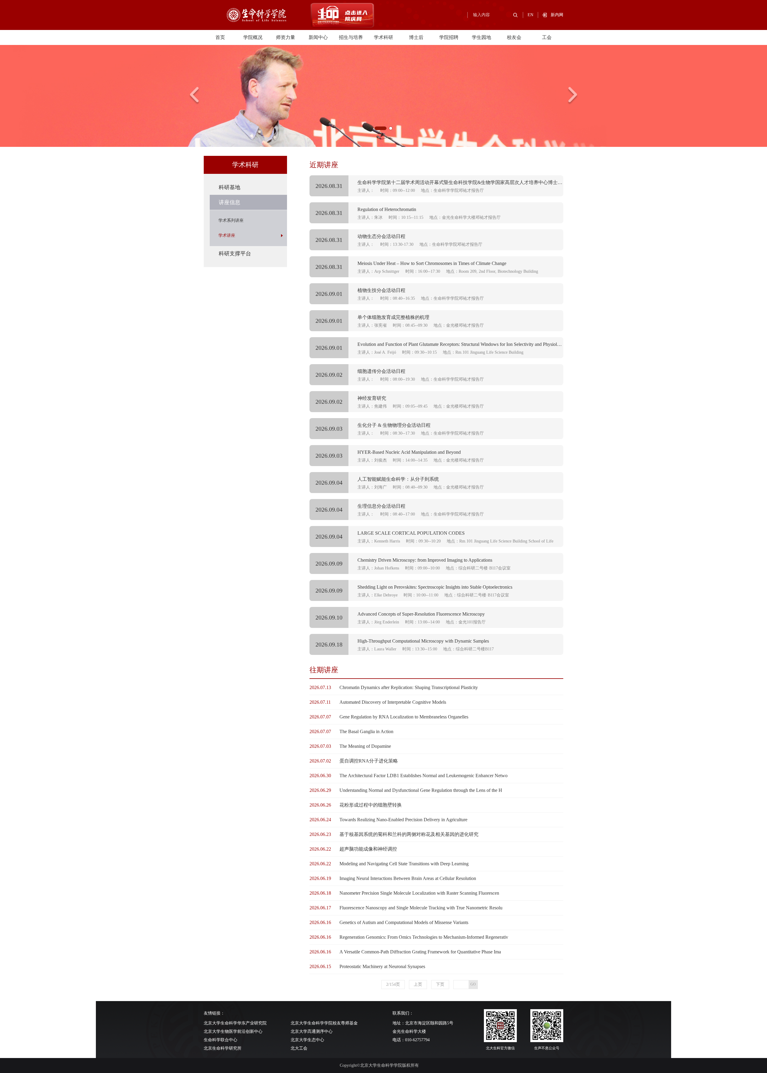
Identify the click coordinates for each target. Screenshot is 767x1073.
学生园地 (481, 37)
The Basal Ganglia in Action (366, 731)
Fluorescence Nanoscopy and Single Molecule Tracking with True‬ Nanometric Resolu (420, 907)
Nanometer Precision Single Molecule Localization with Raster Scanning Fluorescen (419, 893)
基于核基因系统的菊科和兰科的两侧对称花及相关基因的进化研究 (408, 834)
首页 (220, 37)
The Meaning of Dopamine (365, 746)
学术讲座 (226, 235)
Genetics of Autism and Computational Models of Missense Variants (403, 922)
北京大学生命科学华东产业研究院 (235, 1023)
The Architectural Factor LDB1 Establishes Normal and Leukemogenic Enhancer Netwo (423, 775)
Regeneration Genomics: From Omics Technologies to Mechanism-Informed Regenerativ (423, 937)
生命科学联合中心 (220, 1040)
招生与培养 (351, 37)
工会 (547, 37)
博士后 (416, 37)
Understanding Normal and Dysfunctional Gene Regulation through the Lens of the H (420, 790)
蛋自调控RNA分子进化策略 (368, 760)
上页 (418, 984)
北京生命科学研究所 (222, 1048)
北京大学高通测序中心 (312, 1031)
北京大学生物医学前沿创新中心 (233, 1031)
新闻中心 (318, 37)
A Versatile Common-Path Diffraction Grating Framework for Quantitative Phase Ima (420, 951)
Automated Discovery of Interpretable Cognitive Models (392, 702)
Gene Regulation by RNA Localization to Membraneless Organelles (403, 716)
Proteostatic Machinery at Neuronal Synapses (382, 966)
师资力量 (285, 37)
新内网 (557, 15)
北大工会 (299, 1048)
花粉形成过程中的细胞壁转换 (370, 804)
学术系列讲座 (231, 220)
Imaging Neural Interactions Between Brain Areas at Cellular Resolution (407, 878)
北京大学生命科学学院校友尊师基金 (324, 1023)
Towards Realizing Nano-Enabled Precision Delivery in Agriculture (403, 819)
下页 (440, 984)
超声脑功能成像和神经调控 (368, 849)
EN (530, 15)
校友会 (514, 37)
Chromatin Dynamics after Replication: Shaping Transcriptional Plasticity (408, 687)
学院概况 (252, 37)
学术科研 (383, 37)
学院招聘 (448, 37)
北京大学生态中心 (307, 1040)
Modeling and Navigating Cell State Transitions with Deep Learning (404, 863)
